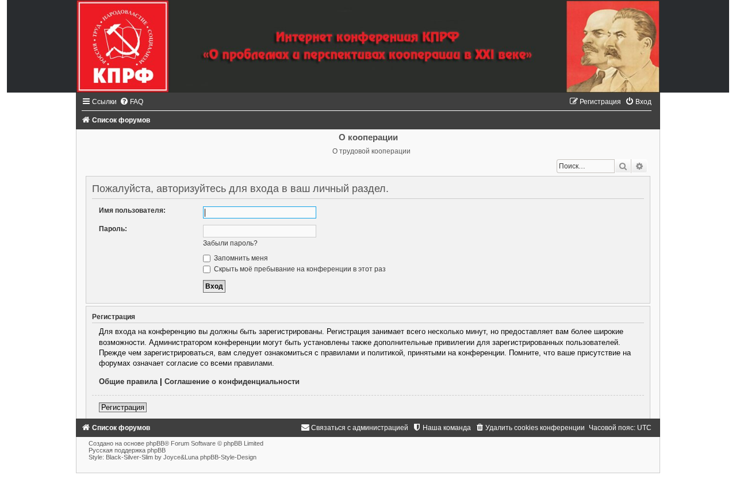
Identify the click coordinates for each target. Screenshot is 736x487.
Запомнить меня (240, 258)
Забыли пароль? (230, 243)
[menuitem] (131, 102)
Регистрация (122, 407)
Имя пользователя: (132, 210)
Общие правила (128, 381)
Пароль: (113, 229)
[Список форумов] (368, 46)
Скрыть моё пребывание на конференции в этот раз (299, 269)
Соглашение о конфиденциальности (232, 381)
